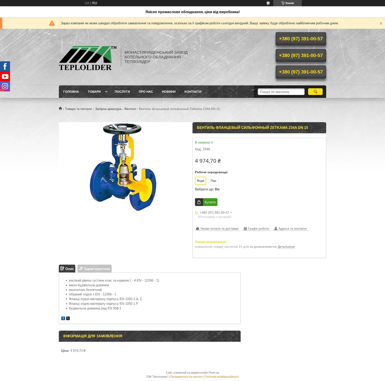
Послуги (122, 91)
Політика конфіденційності (222, 376)
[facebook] (63, 319)
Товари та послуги (78, 109)
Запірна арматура (108, 109)
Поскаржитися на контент (186, 376)
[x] (68, 319)
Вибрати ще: (207, 189)
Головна (71, 91)
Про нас (146, 91)
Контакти (192, 91)
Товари (94, 91)
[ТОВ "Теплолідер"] (88, 57)
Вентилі (130, 109)
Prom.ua (214, 372)
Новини (169, 91)
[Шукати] (315, 91)
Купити (210, 202)
